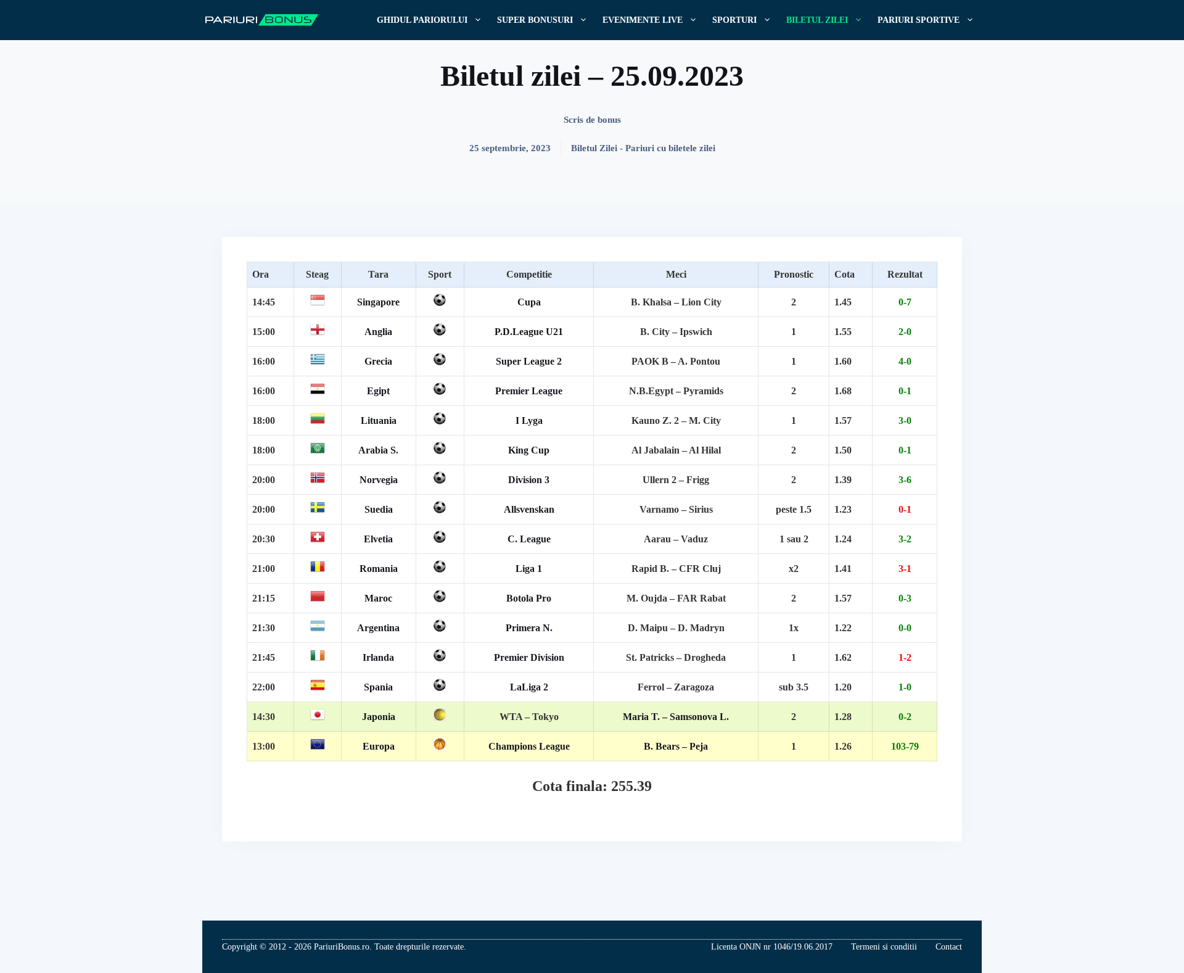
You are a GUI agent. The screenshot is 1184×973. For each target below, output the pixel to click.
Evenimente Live (642, 20)
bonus (609, 120)
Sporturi (734, 20)
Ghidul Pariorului (422, 20)
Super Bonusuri (535, 20)
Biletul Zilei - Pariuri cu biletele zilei (643, 148)
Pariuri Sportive (919, 20)
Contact (948, 946)
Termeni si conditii (884, 946)
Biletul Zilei (817, 20)
